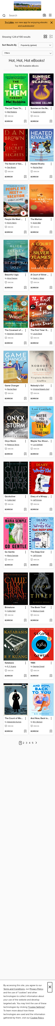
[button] (45, 37)
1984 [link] (33, 663)
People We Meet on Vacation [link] (14, 219)
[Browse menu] (50, 15)
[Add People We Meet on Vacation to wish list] (25, 232)
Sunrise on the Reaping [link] (40, 108)
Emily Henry (11, 223)
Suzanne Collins (39, 112)
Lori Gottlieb (38, 445)
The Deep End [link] (37, 552)
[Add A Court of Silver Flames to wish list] (51, 288)
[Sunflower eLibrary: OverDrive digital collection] (27, 6)
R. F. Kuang (11, 666)
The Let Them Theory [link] (14, 108)
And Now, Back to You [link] (40, 718)
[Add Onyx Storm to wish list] (25, 454)
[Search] (4, 15)
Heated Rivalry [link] (38, 164)
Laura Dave (37, 334)
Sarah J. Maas (38, 278)
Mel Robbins (12, 112)
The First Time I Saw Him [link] (40, 330)
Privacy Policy (36, 989)
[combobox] (21, 15)
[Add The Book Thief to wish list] (51, 620)
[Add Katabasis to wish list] (25, 676)
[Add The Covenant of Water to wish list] (25, 343)
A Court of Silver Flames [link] (40, 275)
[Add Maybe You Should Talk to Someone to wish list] (51, 454)
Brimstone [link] (10, 607)
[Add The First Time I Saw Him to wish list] (51, 343)
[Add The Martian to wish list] (51, 232)
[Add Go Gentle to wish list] (25, 565)
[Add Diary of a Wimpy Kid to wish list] (51, 509)
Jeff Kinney (37, 500)
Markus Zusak (38, 611)
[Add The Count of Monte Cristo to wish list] (25, 731)
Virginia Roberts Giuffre (42, 389)
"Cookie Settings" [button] (36, 1007)
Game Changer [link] (12, 385)
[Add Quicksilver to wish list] (25, 509)
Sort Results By (9, 45)
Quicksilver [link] (10, 496)
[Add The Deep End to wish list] (51, 565)
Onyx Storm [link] (10, 441)
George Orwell (38, 666)
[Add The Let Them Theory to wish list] (25, 121)
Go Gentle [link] (10, 552)
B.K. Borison (37, 722)
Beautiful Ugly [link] (12, 275)
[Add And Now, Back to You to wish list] (51, 731)
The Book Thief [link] (38, 607)
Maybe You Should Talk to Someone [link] (40, 441)
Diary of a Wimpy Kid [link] (40, 496)
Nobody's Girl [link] (37, 385)
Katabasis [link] (9, 663)
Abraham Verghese (14, 334)
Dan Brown (11, 167)
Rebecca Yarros (13, 445)
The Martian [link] (36, 219)
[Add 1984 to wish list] (51, 676)
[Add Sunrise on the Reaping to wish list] (51, 121)
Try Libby (9, 22)
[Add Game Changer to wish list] (25, 399)
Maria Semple (12, 555)
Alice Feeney (12, 278)
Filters (7, 53)
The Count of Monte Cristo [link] (14, 718)
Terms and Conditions (14, 989)
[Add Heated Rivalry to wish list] (51, 177)
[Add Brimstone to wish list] (25, 620)
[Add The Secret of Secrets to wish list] (25, 177)
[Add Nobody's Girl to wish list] (51, 399)
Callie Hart (11, 500)
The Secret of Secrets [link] (14, 164)
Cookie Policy (37, 1017)
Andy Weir (37, 223)
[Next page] (36, 743)
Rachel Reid (37, 167)
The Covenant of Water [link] (14, 330)
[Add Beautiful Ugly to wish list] (25, 288)
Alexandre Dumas (14, 722)
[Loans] (44, 15)
